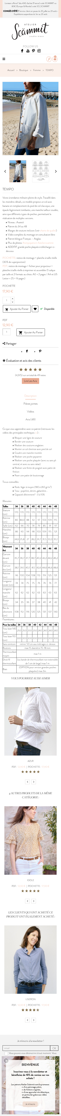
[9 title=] (36, 1010)
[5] (40, 369)
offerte (15, 3)
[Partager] (27, 351)
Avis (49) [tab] (31, 419)
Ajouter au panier (16, 309)
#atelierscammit (46, 243)
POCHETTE (9, 258)
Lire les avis (30, 381)
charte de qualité (48, 230)
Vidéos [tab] (30, 411)
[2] (26, 369)
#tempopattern (30, 243)
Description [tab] (30, 396)
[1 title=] (22, 772)
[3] (30, 369)
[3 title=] (30, 772)
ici (36, 433)
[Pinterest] (40, 351)
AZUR (31, 761)
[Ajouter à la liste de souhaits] (35, 309)
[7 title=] (33, 1010)
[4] (35, 369)
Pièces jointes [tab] (31, 404)
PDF (5, 266)
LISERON (31, 999)
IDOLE (30, 880)
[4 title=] (34, 772)
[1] (21, 369)
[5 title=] (38, 772)
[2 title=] (26, 772)
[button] (6, 1060)
